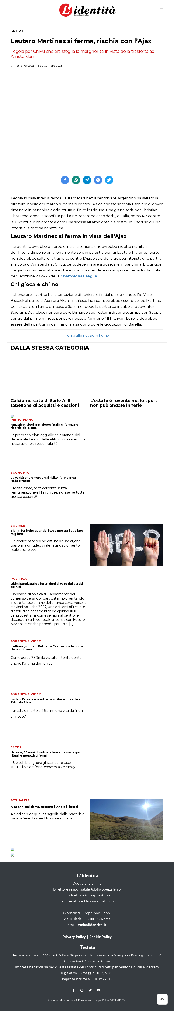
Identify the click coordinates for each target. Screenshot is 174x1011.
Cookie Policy (100, 936)
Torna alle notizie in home (87, 335)
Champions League (78, 276)
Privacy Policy (74, 936)
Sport (17, 31)
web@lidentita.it (92, 925)
